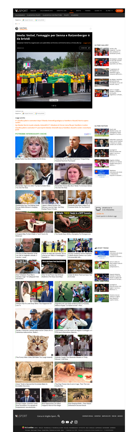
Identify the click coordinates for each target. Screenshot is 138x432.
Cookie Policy (45, 430)
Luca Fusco (23, 28)
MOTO (78, 10)
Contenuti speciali (87, 416)
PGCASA (66, 427)
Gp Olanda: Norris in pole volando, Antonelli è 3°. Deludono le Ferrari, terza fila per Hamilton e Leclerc (51, 125)
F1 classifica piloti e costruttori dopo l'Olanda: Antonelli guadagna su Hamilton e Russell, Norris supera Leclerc (51, 122)
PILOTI (66, 15)
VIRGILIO (41, 427)
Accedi (119, 11)
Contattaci (97, 416)
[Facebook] (62, 423)
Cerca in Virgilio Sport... (47, 416)
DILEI (87, 427)
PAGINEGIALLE (48, 427)
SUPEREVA (112, 427)
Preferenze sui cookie (54, 430)
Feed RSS (114, 416)
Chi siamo (27, 430)
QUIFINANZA (98, 427)
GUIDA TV (98, 10)
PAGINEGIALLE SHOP (57, 427)
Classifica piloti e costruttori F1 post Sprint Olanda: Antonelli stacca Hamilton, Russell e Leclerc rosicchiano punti (53, 129)
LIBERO (36, 427)
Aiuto (62, 430)
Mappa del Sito (106, 416)
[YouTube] (67, 423)
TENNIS (87, 10)
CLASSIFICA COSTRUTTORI (52, 15)
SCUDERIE (74, 15)
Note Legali (34, 430)
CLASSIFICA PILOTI (34, 15)
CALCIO (33, 10)
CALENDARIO (20, 15)
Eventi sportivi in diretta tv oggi (107, 216)
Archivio (120, 416)
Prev (18, 77)
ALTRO (108, 10)
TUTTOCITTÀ (81, 427)
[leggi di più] (90, 28)
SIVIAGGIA (92, 427)
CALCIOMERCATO (46, 10)
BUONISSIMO (106, 427)
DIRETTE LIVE (61, 10)
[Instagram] (75, 423)
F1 (71, 10)
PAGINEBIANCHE (73, 427)
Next (89, 77)
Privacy (39, 430)
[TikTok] (71, 423)
